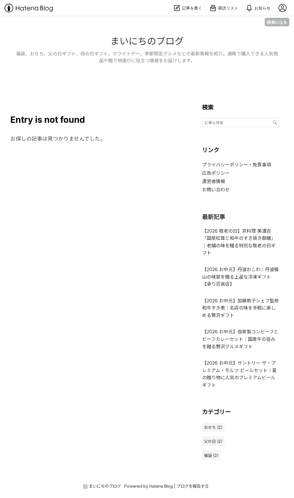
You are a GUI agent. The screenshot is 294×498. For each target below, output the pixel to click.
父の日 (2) (213, 441)
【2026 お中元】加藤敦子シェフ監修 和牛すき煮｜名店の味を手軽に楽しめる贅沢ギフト (240, 308)
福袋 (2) (211, 455)
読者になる (277, 22)
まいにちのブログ (147, 41)
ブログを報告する (193, 486)
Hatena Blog (161, 486)
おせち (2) (213, 427)
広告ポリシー (216, 173)
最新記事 (213, 216)
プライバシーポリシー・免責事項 (236, 165)
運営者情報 (213, 181)
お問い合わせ (216, 189)
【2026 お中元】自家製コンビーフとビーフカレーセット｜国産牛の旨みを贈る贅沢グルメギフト (240, 339)
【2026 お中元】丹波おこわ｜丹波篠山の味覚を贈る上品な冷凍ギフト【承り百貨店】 (240, 276)
